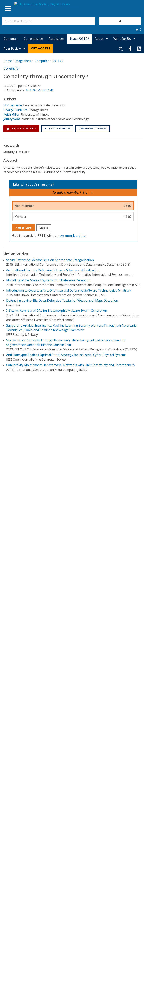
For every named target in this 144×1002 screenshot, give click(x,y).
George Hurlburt (15, 110)
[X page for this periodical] (121, 48)
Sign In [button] (87, 192)
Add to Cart (23, 227)
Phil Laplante (12, 105)
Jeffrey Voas (11, 119)
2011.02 (58, 61)
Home (7, 61)
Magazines (23, 61)
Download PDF (23, 128)
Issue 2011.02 (79, 39)
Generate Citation (92, 128)
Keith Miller (11, 114)
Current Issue (33, 39)
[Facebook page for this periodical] (130, 48)
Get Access (40, 48)
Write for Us (122, 39)
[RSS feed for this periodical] (139, 48)
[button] (138, 29)
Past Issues (56, 39)
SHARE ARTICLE (59, 128)
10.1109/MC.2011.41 (39, 90)
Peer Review (13, 48)
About (99, 39)
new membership (71, 235)
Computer (11, 39)
